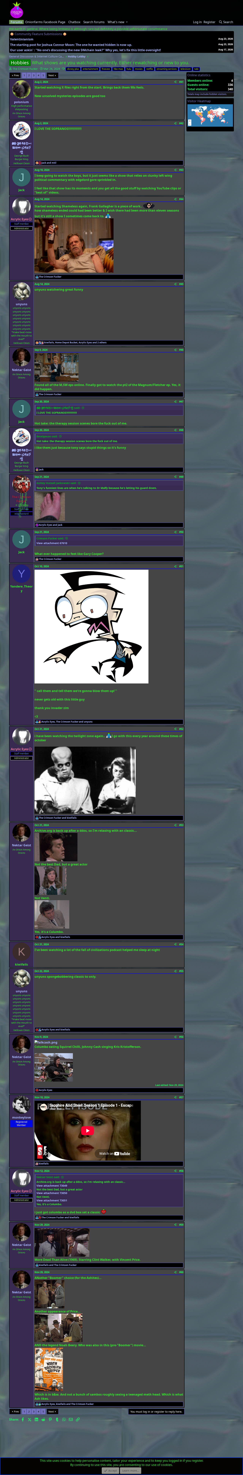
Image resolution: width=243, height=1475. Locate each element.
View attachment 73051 (51, 1200)
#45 (181, 284)
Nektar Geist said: (48, 1177)
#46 (181, 349)
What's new (116, 22)
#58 (181, 1171)
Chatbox (74, 22)
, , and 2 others (75, 342)
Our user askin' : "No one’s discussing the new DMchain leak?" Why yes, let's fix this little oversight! (85, 50)
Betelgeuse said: (47, 436)
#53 (181, 825)
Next (51, 75)
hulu (129, 69)
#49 (181, 477)
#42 (181, 123)
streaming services (167, 69)
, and (67, 721)
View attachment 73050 (51, 1193)
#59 (181, 1224)
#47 (181, 401)
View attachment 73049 (51, 1185)
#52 (181, 729)
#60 (181, 1272)
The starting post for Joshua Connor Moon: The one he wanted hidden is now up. (71, 45)
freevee (106, 69)
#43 (181, 170)
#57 (181, 1097)
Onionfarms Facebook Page (45, 22)
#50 (181, 532)
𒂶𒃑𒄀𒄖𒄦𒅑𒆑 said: (58, 408)
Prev (16, 75)
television (186, 69)
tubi (196, 69)
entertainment (90, 69)
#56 (181, 1037)
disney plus (73, 69)
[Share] (175, 82)
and (49, 162)
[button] (127, 22)
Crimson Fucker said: (50, 538)
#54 (181, 944)
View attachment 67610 (51, 543)
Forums (16, 22)
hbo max (118, 69)
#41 (181, 82)
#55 (181, 971)
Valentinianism (21, 39)
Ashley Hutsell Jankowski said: (56, 483)
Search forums (94, 22)
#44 (181, 199)
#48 (181, 430)
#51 (181, 566)
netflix (149, 69)
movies (139, 69)
